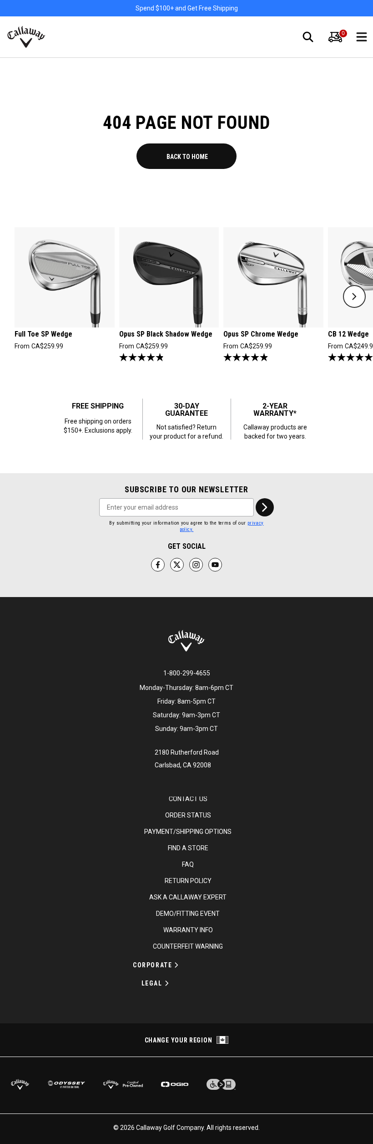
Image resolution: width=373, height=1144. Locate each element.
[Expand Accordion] (176, 965)
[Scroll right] (354, 296)
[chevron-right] (265, 507)
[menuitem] (335, 37)
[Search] (308, 37)
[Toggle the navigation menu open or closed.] (361, 37)
